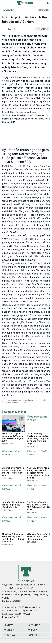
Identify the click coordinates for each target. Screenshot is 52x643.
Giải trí (32, 635)
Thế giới (33, 630)
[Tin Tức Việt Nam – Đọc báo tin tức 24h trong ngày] (25, 3)
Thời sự (9, 630)
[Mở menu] (4, 3)
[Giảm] (4, 29)
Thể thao (10, 635)
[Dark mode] (48, 3)
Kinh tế (8, 625)
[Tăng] (14, 29)
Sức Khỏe (34, 625)
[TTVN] (26, 573)
